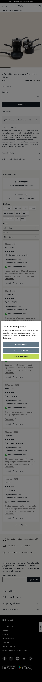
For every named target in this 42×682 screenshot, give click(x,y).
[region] (21, 341)
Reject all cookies (21, 350)
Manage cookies (21, 344)
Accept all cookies (21, 356)
